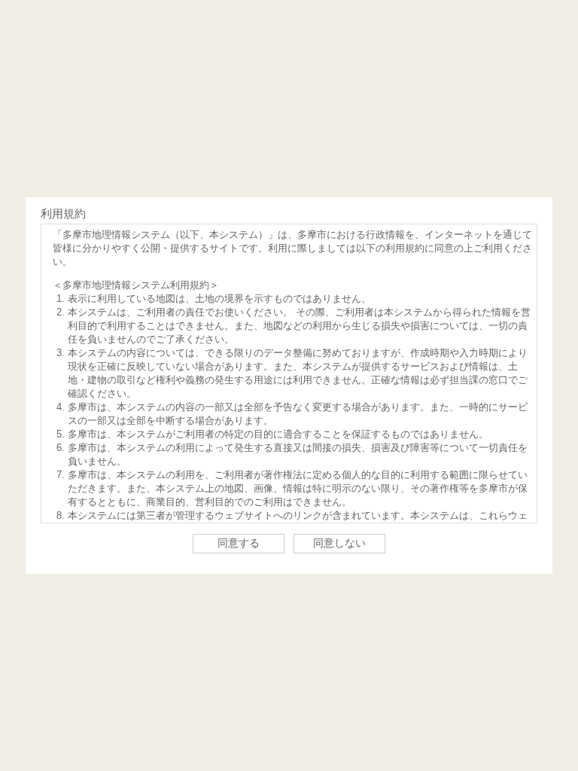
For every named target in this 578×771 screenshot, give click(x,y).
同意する (239, 543)
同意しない (339, 543)
